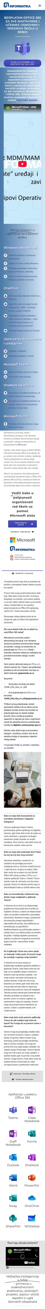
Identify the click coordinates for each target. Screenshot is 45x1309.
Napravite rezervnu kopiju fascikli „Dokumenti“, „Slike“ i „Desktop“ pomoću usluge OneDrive (23, 307)
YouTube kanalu (27, 100)
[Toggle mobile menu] (40, 5)
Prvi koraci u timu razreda (19, 377)
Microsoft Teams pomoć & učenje (23, 372)
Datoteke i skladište (17, 351)
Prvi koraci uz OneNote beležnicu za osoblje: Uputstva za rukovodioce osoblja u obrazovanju (24, 404)
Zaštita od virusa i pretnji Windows (23, 263)
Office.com (21, 444)
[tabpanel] (22, 823)
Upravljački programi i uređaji (21, 356)
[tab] (22, 573)
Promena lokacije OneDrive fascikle (24, 330)
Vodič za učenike (22, 745)
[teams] (22, 41)
